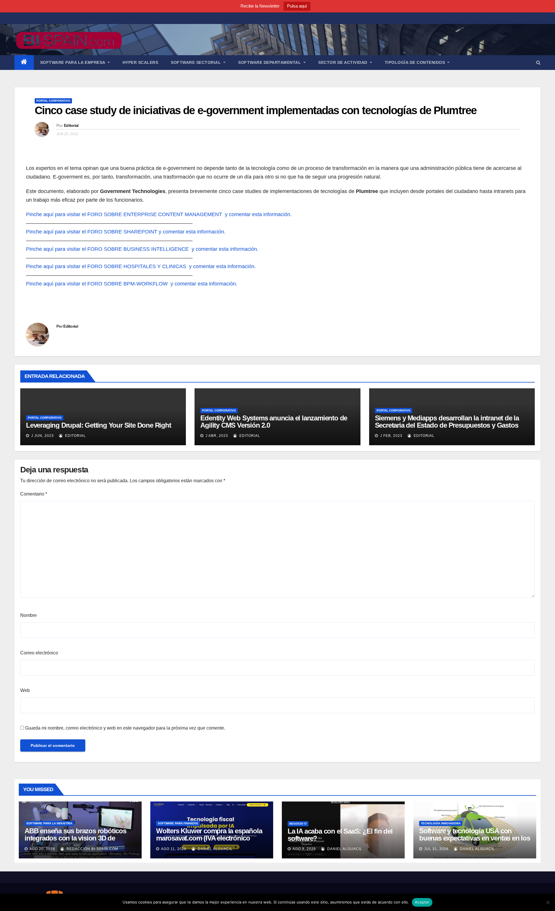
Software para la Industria (49, 823)
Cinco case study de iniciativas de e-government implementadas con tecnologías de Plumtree (255, 110)
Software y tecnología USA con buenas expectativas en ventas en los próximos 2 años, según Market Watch (474, 841)
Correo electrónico (39, 652)
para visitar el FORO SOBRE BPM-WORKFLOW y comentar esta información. (146, 284)
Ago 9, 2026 (304, 849)
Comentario (33, 493)
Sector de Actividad (343, 62)
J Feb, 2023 (390, 436)
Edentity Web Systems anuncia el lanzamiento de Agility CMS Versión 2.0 (273, 421)
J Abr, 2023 (216, 436)
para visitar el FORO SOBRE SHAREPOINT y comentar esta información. (140, 232)
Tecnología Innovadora (440, 823)
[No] (548, 902)
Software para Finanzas (178, 823)
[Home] (24, 62)
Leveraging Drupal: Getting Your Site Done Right (98, 425)
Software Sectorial (196, 62)
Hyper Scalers (140, 62)
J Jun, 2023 (42, 436)
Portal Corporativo (53, 100)
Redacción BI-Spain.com (91, 849)
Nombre (28, 615)
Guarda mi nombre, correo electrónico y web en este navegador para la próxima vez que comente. (125, 728)
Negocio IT (298, 823)
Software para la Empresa (73, 62)
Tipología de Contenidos (415, 62)
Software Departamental (270, 62)
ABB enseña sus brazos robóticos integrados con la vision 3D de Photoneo (75, 838)
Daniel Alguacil (215, 849)
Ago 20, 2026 (42, 849)
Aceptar (422, 902)
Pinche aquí (39, 214)
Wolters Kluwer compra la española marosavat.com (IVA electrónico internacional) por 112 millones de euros (209, 841)
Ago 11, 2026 (173, 849)
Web (25, 690)
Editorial (71, 125)
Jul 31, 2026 (436, 849)
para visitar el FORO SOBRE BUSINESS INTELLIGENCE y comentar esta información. (156, 249)
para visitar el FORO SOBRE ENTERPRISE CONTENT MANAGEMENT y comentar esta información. (173, 214)
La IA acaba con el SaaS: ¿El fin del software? (340, 834)
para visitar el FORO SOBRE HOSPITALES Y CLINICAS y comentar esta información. (155, 266)
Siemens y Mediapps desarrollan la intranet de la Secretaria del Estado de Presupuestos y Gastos (447, 421)
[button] (538, 62)
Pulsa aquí (297, 5)
